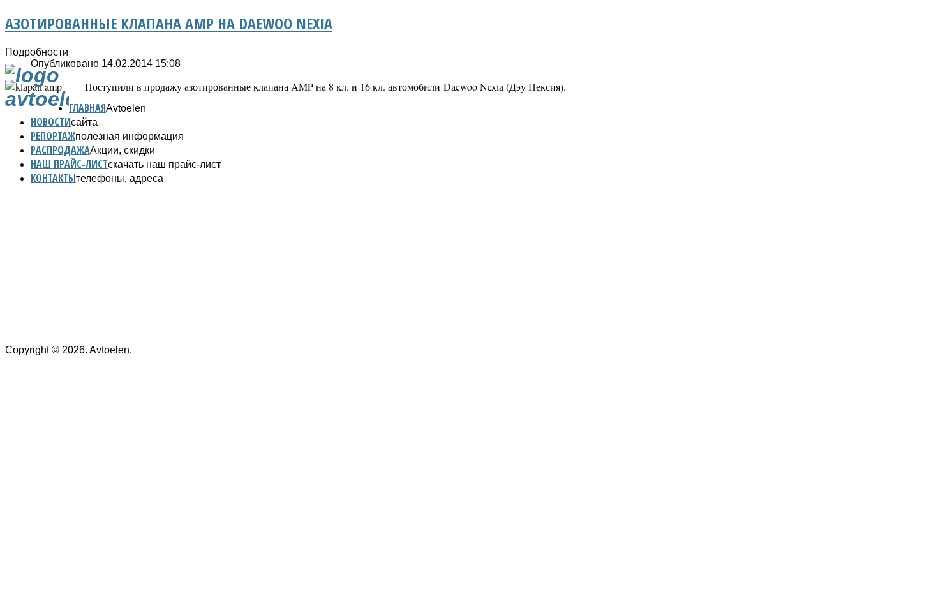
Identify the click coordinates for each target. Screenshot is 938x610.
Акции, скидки (122, 150)
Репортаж (53, 136)
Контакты (53, 178)
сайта (84, 122)
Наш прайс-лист (69, 164)
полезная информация (129, 136)
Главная (87, 108)
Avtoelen (126, 108)
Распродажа (60, 150)
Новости (51, 122)
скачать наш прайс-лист (164, 164)
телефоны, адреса (119, 178)
